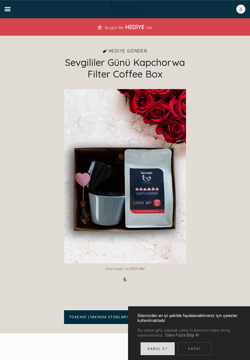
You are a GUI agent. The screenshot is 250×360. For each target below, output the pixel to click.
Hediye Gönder (127, 51)
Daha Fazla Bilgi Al (182, 335)
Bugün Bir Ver (128, 27)
